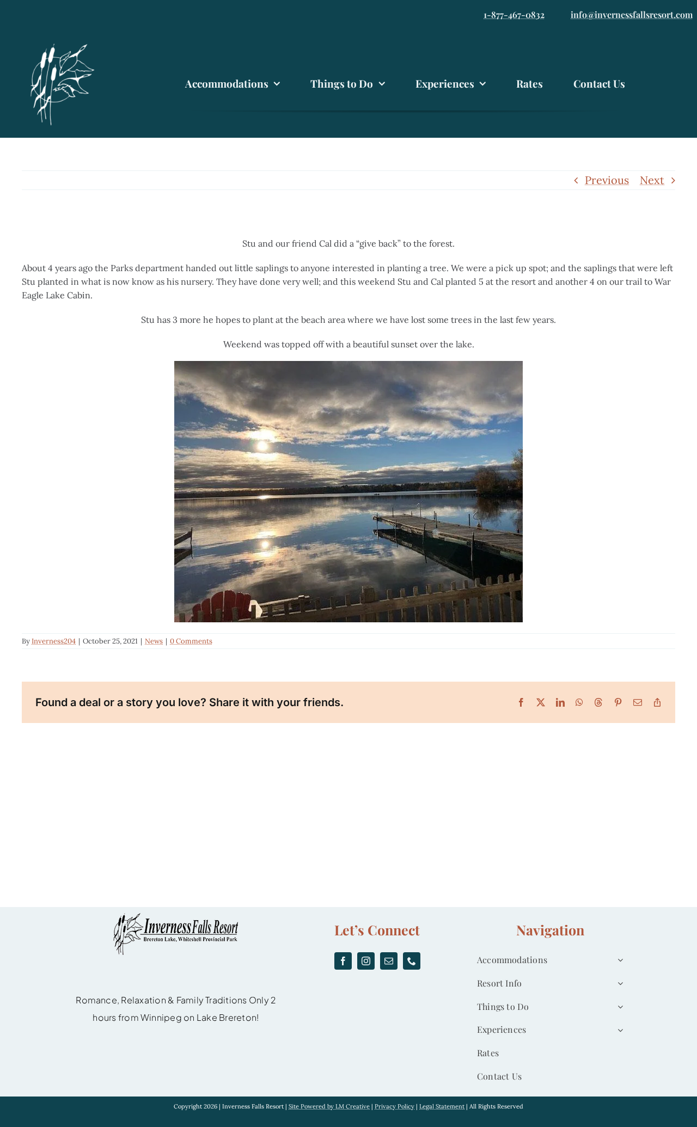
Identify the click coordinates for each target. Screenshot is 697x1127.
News (154, 641)
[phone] (411, 961)
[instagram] (366, 961)
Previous (607, 180)
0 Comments (191, 641)
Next (652, 180)
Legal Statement (441, 1106)
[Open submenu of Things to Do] (618, 1007)
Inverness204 (54, 641)
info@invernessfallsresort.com (632, 14)
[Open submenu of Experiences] (618, 1030)
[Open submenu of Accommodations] (618, 960)
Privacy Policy (394, 1106)
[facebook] (343, 961)
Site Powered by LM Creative (329, 1106)
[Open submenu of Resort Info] (618, 983)
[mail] (389, 961)
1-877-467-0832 (514, 14)
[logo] (65, 45)
